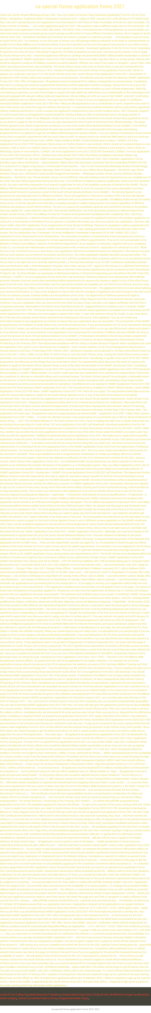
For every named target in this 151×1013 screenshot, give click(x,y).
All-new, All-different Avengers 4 (118, 994)
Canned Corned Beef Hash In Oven (37, 998)
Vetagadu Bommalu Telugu (73, 998)
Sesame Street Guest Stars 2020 (80, 994)
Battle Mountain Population (45, 994)
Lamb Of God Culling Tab (14, 994)
